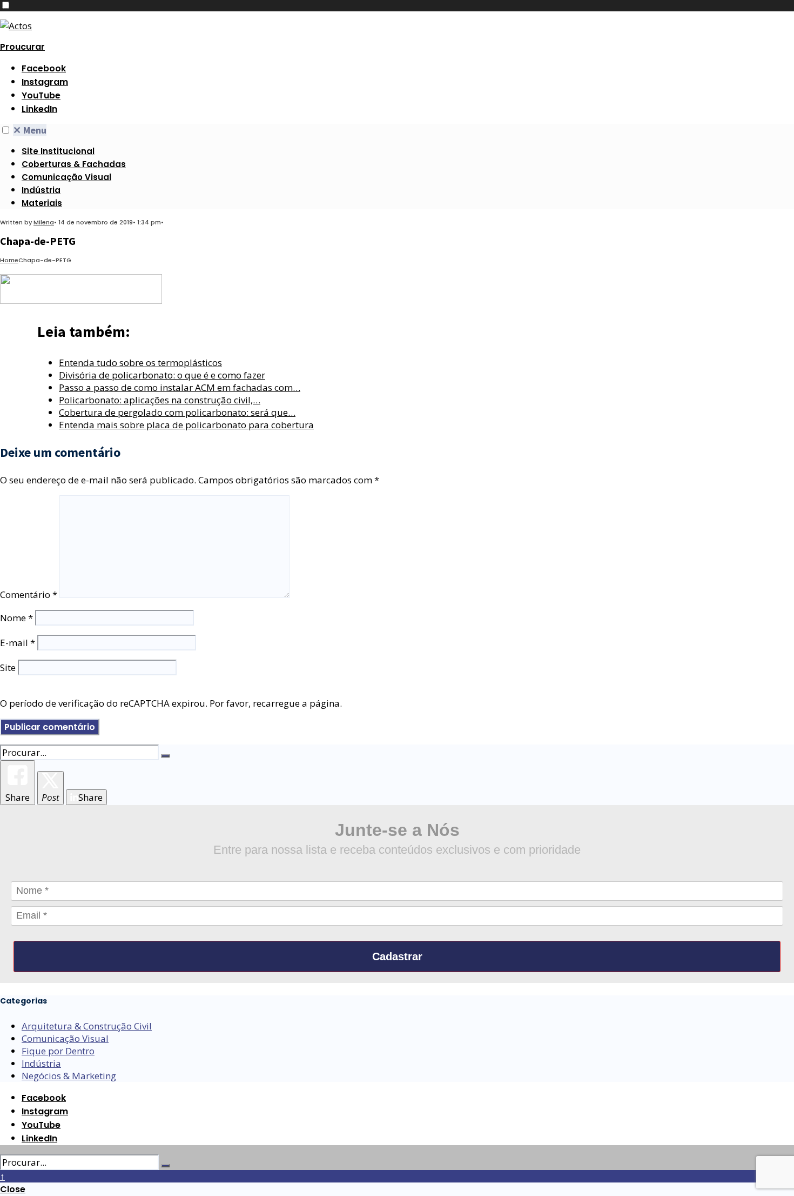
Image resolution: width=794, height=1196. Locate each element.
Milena (43, 222)
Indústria (41, 190)
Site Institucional (58, 151)
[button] (5, 5)
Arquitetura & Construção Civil (87, 1026)
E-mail (17, 642)
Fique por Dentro (58, 1051)
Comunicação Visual (66, 177)
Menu (29, 130)
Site (8, 667)
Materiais (42, 203)
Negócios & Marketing (69, 1075)
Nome (16, 618)
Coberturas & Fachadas (74, 164)
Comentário (28, 594)
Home (9, 260)
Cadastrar (397, 956)
